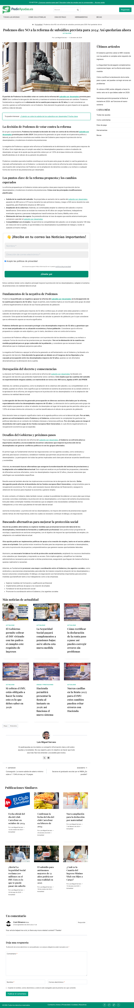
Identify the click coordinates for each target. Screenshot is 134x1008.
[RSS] (118, 1004)
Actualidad (67, 33)
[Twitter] (109, 1004)
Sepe (5, 726)
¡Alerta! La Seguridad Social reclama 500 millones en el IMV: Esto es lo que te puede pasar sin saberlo (17, 876)
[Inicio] (33, 24)
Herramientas (81, 17)
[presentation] (16, 612)
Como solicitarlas (37, 17)
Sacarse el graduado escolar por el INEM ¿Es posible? (69, 771)
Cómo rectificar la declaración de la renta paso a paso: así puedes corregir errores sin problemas (76, 640)
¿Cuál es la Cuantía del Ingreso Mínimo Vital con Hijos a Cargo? (74, 873)
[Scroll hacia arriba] (129, 1005)
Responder (81, 922)
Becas (99, 17)
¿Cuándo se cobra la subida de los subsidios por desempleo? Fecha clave (49, 116)
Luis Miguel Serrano (61, 37)
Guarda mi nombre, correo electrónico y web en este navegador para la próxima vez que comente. (42, 988)
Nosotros (82, 1005)
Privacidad (66, 1005)
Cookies (74, 1005)
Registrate (125, 10)
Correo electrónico (57, 982)
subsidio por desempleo (69, 97)
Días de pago (60, 17)
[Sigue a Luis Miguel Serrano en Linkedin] (48, 758)
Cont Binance (19, 922)
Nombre (10, 982)
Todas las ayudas (11, 17)
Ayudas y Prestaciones (45, 684)
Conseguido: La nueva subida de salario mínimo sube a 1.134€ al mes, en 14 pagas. (24, 771)
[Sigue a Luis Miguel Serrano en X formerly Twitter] (44, 758)
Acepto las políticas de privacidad (21, 261)
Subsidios (13, 726)
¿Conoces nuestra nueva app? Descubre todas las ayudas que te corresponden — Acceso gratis (71, 2)
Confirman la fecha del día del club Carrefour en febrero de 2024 (45, 820)
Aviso (58, 1005)
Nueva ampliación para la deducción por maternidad (75, 816)
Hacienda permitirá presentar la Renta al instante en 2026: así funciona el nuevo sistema (112, 101)
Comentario (12, 954)
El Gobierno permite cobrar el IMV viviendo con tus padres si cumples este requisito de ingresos (15, 640)
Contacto (51, 1005)
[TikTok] (113, 1004)
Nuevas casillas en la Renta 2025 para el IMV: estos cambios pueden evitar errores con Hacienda (77, 700)
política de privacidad (63, 266)
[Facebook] (104, 1004)
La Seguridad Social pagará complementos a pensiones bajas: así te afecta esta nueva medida (113, 68)
